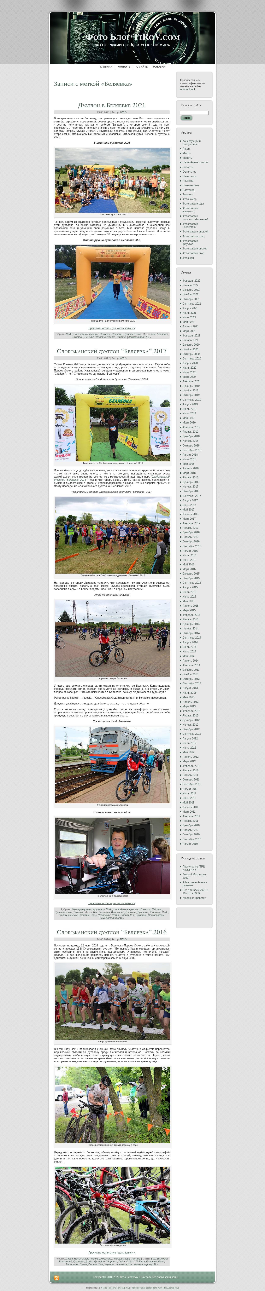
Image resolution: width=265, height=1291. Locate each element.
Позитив (100, 337)
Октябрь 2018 (191, 445)
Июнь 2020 (189, 372)
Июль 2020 (189, 367)
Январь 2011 (190, 820)
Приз (94, 915)
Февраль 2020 (191, 381)
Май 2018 (188, 463)
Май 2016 (188, 564)
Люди (69, 334)
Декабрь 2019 (191, 385)
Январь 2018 (190, 477)
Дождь (89, 1261)
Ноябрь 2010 (190, 829)
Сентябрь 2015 (192, 582)
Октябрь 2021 (191, 299)
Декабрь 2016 (191, 532)
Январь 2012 (190, 770)
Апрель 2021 (191, 326)
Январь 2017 (190, 527)
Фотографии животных (190, 210)
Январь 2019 (190, 431)
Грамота (130, 912)
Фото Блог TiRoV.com (132, 36)
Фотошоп (188, 257)
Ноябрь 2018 (190, 440)
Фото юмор (189, 199)
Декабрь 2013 (191, 669)
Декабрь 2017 (191, 482)
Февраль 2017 (191, 523)
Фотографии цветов (195, 248)
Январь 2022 (190, 285)
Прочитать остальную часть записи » (111, 328)
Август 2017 (190, 500)
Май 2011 (188, 802)
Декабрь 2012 (191, 720)
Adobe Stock (188, 89)
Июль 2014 (189, 647)
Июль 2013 (189, 692)
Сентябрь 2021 (192, 303)
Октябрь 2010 (191, 834)
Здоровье (155, 912)
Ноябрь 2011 (190, 775)
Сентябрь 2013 (192, 683)
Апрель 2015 (191, 605)
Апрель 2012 (191, 756)
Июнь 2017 (189, 505)
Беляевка (162, 334)
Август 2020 (190, 363)
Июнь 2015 (189, 596)
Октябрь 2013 (191, 678)
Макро (186, 153)
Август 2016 (190, 550)
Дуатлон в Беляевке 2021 (112, 104)
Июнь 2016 (189, 559)
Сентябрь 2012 (192, 733)
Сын (132, 915)
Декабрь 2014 (191, 624)
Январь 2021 (190, 340)
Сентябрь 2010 (192, 839)
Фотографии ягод (193, 253)
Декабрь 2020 (191, 344)
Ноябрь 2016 (190, 536)
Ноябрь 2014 (190, 628)
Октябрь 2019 (191, 395)
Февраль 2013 (191, 711)
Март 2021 (189, 331)
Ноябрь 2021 (190, 294)
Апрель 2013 (191, 701)
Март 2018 (189, 472)
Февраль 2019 (191, 427)
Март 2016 (189, 569)
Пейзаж (89, 337)
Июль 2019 (189, 408)
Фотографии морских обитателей (195, 217)
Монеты (187, 157)
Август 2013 (190, 688)
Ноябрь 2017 (190, 486)
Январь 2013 (190, 715)
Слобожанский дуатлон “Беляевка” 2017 (112, 350)
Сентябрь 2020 (192, 358)
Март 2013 (189, 706)
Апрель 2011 (190, 807)
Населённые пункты (86, 334)
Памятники (189, 176)
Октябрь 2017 (191, 491)
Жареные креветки (194, 897)
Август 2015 (190, 587)
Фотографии (156, 915)
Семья (115, 915)
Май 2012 (188, 752)
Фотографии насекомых (190, 225)
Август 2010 (190, 843)
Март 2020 (189, 376)
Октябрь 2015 (191, 578)
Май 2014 (188, 656)
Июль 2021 (189, 312)
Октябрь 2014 (191, 633)
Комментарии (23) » (146, 1264)
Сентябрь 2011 (192, 784)
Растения (188, 189)
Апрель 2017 (191, 514)
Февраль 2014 (191, 665)
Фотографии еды (193, 203)
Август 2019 (190, 404)
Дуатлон (77, 337)
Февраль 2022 (191, 280)
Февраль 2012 (191, 765)
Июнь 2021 (189, 317)
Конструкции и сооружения (88, 909)
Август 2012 (190, 738)
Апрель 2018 (191, 468)
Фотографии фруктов (190, 242)
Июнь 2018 (189, 459)
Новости (105, 334)
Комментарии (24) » (112, 918)
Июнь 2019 (189, 413)
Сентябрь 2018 (192, 450)
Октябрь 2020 (191, 354)
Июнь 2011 (189, 798)
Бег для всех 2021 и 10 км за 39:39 (195, 891)
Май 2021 (188, 321)
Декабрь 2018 (191, 436)
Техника (78, 912)
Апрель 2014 (191, 660)
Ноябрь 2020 (190, 349)
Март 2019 (189, 422)
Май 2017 (188, 509)
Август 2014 (190, 642)
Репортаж (104, 915)
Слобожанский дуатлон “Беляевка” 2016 (112, 931)
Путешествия (132, 334)
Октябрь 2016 (191, 541)
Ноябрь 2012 (190, 724)
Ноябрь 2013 (190, 674)
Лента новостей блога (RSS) (115, 1288)
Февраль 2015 (191, 614)
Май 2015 (188, 601)
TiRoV (123, 112)
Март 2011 (189, 811)
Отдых (63, 915)
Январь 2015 (190, 619)
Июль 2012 (189, 743)
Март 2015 (189, 610)
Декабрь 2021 (191, 289)
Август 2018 (190, 454)
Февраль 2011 (191, 816)
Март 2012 (189, 761)
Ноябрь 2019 (190, 390)
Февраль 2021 (191, 335)
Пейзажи (117, 334)
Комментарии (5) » (139, 337)
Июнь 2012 (189, 747)
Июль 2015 (189, 592)
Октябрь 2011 (191, 779)
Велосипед (117, 912)
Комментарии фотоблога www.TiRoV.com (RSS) (155, 1288)
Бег (153, 334)
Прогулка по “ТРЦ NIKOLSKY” (194, 868)
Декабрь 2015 (191, 573)
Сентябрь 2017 (192, 495)
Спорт (111, 337)
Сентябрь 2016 (192, 546)
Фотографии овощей (195, 231)
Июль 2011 (189, 793)
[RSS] (56, 1278)
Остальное (189, 171)
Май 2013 (188, 697)
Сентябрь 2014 (192, 637)
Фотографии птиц (193, 236)
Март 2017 (189, 518)
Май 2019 (188, 418)
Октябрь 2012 (191, 729)
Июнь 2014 (189, 651)
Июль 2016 (189, 555)
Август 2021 (190, 308)
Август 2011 (190, 788)
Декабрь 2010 (191, 825)
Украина (121, 337)
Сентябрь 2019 (192, 399)
